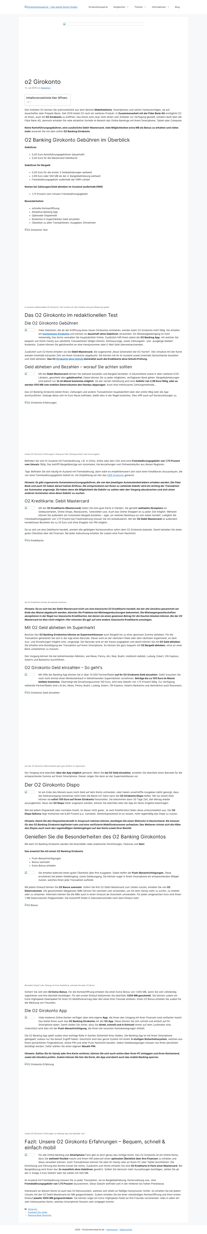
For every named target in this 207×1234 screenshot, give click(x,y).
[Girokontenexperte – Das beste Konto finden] (51, 6)
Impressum (112, 1229)
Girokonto (32, 1209)
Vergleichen (119, 7)
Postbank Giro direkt (37, 1212)
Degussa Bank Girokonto (39, 1215)
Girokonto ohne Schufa (70, 359)
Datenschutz (126, 1229)
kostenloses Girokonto (56, 333)
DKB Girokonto (115, 475)
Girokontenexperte (98, 7)
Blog (177, 7)
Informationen (159, 7)
